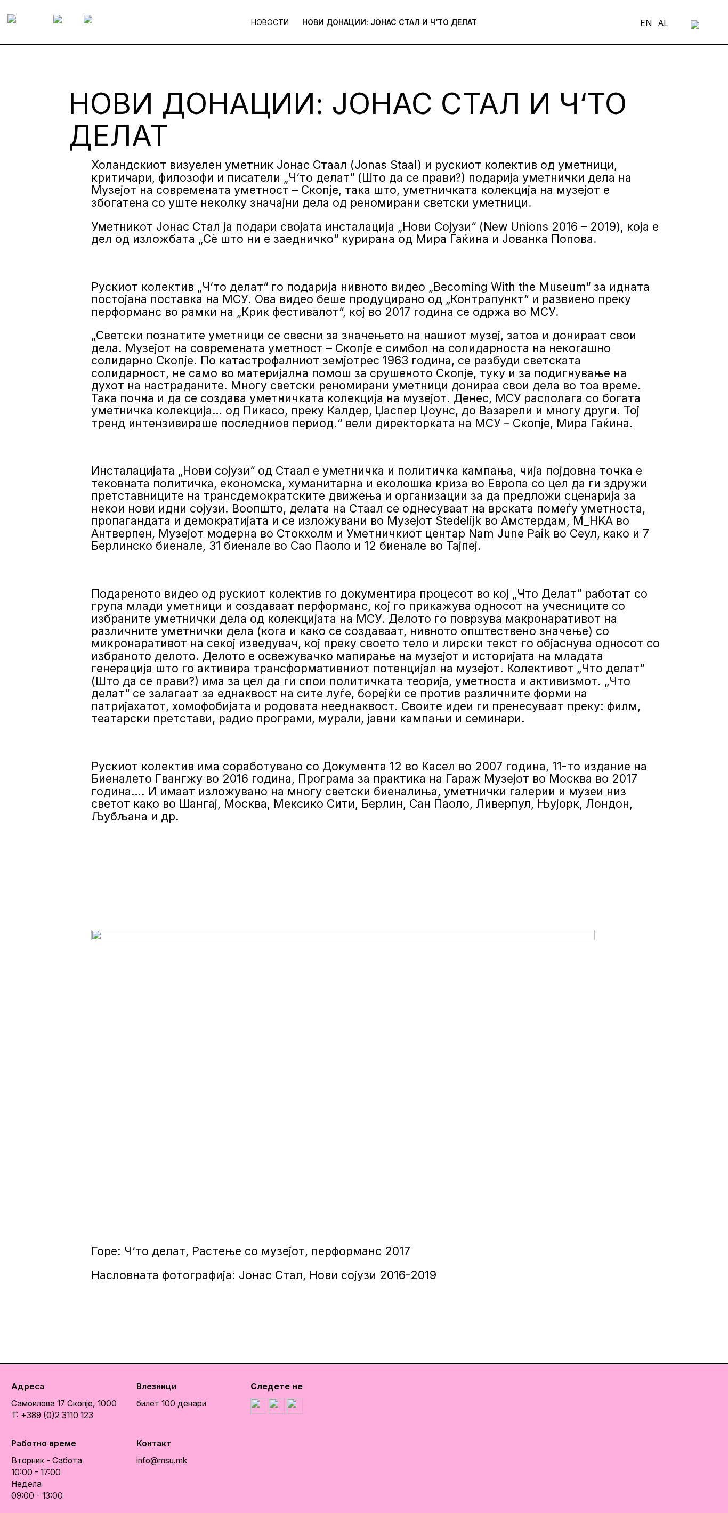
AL (663, 23)
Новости (270, 22)
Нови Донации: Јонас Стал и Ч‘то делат (389, 22)
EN (646, 23)
